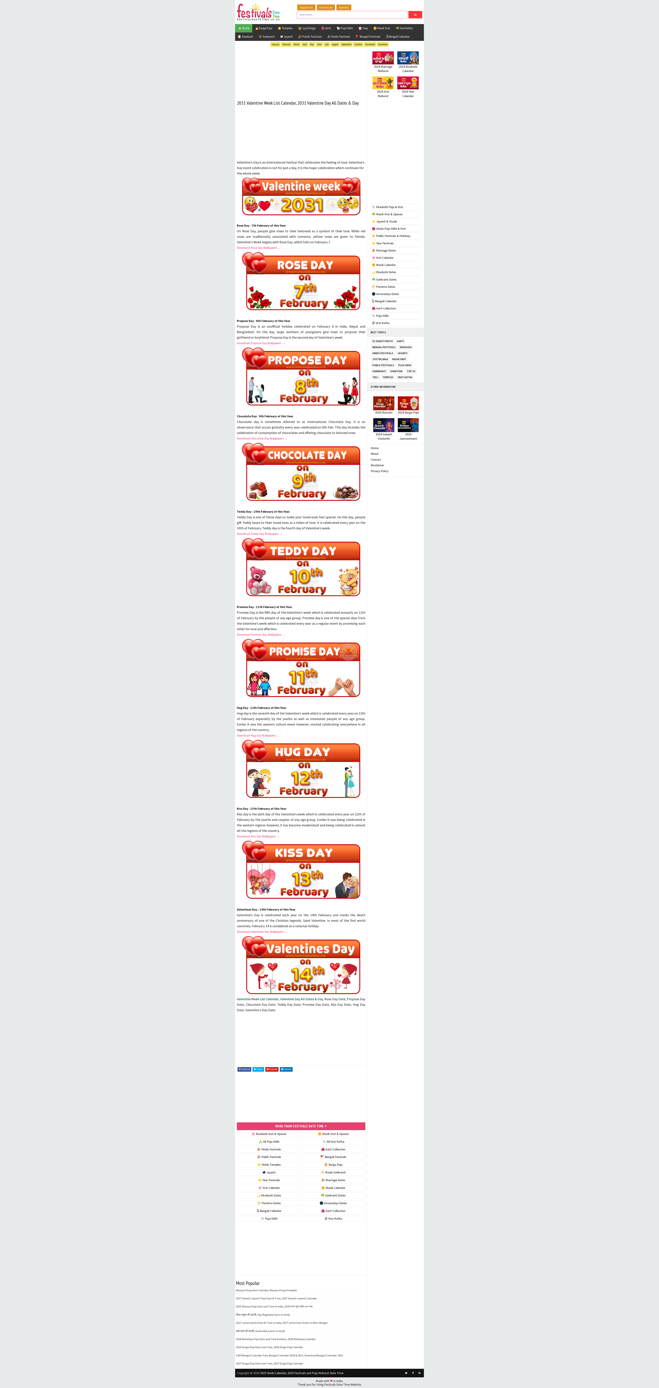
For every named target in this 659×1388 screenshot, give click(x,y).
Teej (375, 376)
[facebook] (412, 1373)
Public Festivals (383, 364)
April (305, 44)
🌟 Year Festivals (269, 1180)
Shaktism (396, 370)
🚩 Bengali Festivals (368, 36)
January (275, 44)
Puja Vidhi (404, 364)
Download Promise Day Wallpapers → (261, 635)
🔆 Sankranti (266, 36)
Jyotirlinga (380, 358)
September (346, 44)
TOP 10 (411, 370)
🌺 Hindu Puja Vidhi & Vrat (389, 229)
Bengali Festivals (384, 346)
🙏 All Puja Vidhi (269, 1142)
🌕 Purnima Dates (269, 1203)
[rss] (419, 1373)
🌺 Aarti (326, 28)
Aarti (400, 340)
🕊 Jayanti (286, 36)
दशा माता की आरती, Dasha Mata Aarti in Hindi (260, 1331)
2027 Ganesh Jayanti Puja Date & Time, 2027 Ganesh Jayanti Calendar (276, 1298)
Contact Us (325, 7)
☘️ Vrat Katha (404, 28)
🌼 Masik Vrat (381, 28)
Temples (388, 376)
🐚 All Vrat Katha (333, 1142)
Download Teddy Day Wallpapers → (259, 534)
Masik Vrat (399, 358)
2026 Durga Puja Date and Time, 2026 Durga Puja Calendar (269, 1347)
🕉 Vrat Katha (333, 1218)
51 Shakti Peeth (382, 340)
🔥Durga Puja (263, 28)
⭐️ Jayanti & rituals (384, 221)
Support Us (306, 7)
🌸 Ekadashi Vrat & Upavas (268, 1134)
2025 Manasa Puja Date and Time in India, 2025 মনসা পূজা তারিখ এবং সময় (274, 1306)
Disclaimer (377, 465)
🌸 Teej (363, 28)
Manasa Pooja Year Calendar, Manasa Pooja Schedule (266, 1290)
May (312, 44)
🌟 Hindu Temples (269, 1165)
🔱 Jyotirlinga (307, 28)
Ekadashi (406, 346)
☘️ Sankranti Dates (333, 1195)
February (286, 44)
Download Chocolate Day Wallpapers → (262, 438)
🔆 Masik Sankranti (333, 1172)
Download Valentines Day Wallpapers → (262, 932)
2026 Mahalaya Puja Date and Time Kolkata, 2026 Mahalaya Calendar (276, 1339)
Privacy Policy (379, 471)
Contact (376, 459)
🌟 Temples (285, 28)
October (358, 44)
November (370, 44)
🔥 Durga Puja (333, 1165)
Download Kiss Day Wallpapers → (258, 836)
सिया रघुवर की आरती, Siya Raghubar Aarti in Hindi (263, 1314)
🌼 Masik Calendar (333, 1188)
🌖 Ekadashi (245, 36)
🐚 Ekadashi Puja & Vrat (387, 207)
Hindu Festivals (382, 352)
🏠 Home (244, 28)
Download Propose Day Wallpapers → (261, 343)
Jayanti (402, 352)
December (383, 44)
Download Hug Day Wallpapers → (258, 735)
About (374, 454)
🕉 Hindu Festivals (338, 36)
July (327, 44)
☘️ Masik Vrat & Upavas (387, 214)
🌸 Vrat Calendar (269, 1188)
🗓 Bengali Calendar (398, 36)
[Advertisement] (301, 72)
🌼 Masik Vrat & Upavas (333, 1134)
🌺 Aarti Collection (333, 1149)
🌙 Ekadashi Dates (269, 1195)
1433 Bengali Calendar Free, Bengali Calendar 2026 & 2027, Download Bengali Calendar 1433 (289, 1355)
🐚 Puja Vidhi (345, 28)
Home (375, 448)
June (319, 44)
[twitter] (406, 1373)
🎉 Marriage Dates (333, 1180)
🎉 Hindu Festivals (269, 1149)
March (296, 44)
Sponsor (344, 7)
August (335, 44)
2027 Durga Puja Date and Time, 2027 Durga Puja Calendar (269, 1363)
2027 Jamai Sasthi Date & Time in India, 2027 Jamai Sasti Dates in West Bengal (282, 1322)
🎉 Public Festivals (310, 36)
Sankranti (379, 370)
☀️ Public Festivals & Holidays (391, 236)
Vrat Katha (405, 376)
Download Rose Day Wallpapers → (259, 248)
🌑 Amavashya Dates (333, 1203)
